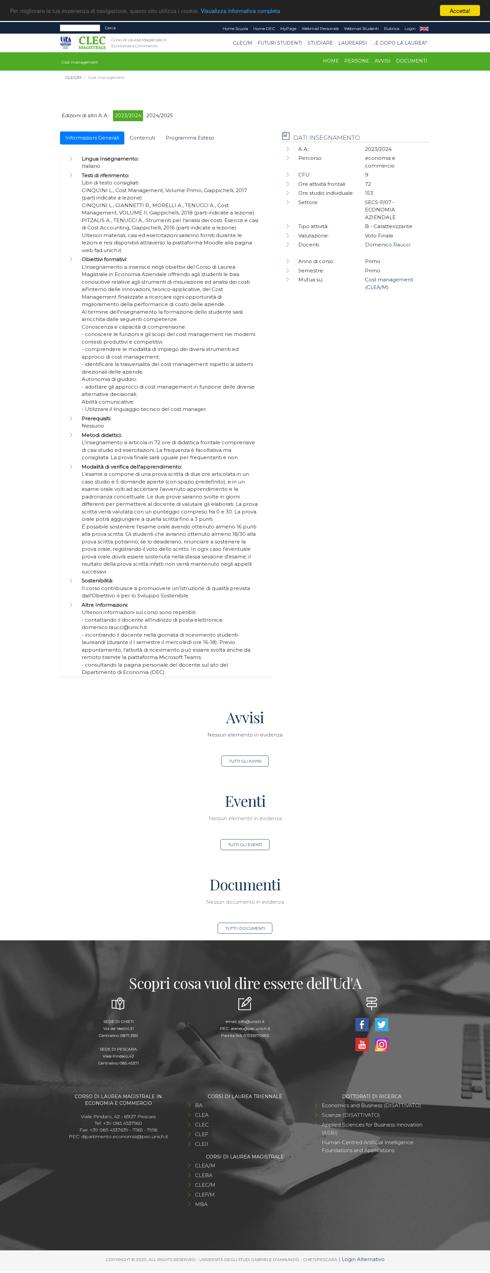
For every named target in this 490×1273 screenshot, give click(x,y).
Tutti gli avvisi (245, 761)
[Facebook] (362, 1024)
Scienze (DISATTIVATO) (351, 1115)
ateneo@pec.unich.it (250, 1028)
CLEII (201, 1144)
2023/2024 (128, 115)
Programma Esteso (190, 138)
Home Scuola (235, 28)
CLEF (201, 1134)
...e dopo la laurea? (399, 43)
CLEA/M (205, 1165)
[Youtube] (362, 1044)
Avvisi (383, 61)
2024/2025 (159, 115)
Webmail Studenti (361, 28)
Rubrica (391, 28)
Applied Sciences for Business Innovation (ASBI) (372, 1128)
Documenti (411, 61)
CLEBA (204, 1175)
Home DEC (264, 28)
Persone (356, 61)
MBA (201, 1204)
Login (410, 28)
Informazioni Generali (92, 138)
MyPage (288, 28)
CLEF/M (205, 1194)
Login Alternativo (363, 1259)
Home (331, 61)
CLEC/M (242, 43)
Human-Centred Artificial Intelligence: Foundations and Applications (368, 1146)
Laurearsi (352, 43)
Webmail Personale (320, 28)
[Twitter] (381, 1024)
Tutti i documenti (245, 928)
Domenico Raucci (387, 244)
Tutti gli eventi (245, 844)
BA (199, 1105)
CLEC (202, 1124)
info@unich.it (251, 1021)
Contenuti (142, 138)
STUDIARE (320, 43)
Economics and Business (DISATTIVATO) (371, 1105)
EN (424, 28)
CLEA (202, 1115)
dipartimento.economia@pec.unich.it (124, 1136)
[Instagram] (381, 1044)
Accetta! (460, 10)
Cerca (110, 27)
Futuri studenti (280, 43)
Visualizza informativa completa (240, 11)
